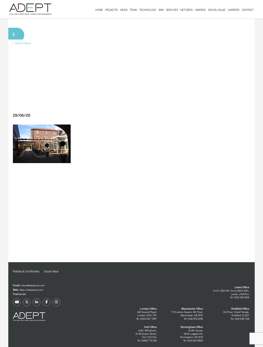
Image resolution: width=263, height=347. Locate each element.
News (123, 10)
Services (172, 10)
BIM (161, 10)
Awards (200, 10)
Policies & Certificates (26, 271)
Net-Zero (186, 10)
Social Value (216, 10)
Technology (147, 10)
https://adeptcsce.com (31, 289)
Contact (248, 10)
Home (99, 10)
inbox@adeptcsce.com (33, 285)
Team (133, 10)
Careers (233, 10)
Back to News (22, 43)
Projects (111, 10)
